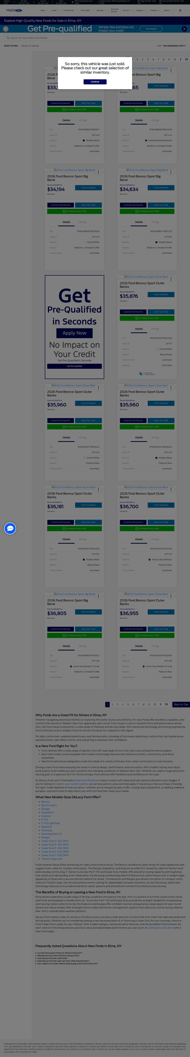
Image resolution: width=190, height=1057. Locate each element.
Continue (95, 82)
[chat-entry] (10, 528)
